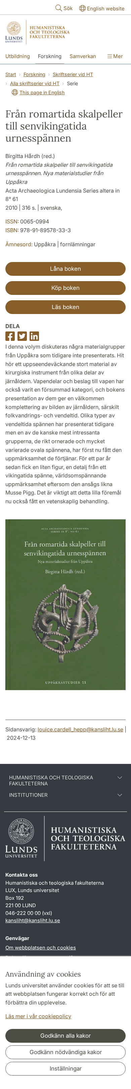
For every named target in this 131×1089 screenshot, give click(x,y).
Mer (117, 56)
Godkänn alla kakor (65, 1035)
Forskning (49, 56)
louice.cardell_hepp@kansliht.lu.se (80, 729)
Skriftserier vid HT (73, 74)
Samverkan (83, 56)
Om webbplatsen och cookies (40, 947)
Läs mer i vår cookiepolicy (38, 1016)
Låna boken (65, 268)
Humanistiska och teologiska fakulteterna (51, 781)
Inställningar (66, 1068)
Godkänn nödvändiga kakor (66, 1052)
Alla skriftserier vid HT (34, 83)
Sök (68, 8)
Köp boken (65, 287)
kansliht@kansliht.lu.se (32, 920)
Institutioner (28, 795)
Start (10, 74)
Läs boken (65, 307)
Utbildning (17, 56)
